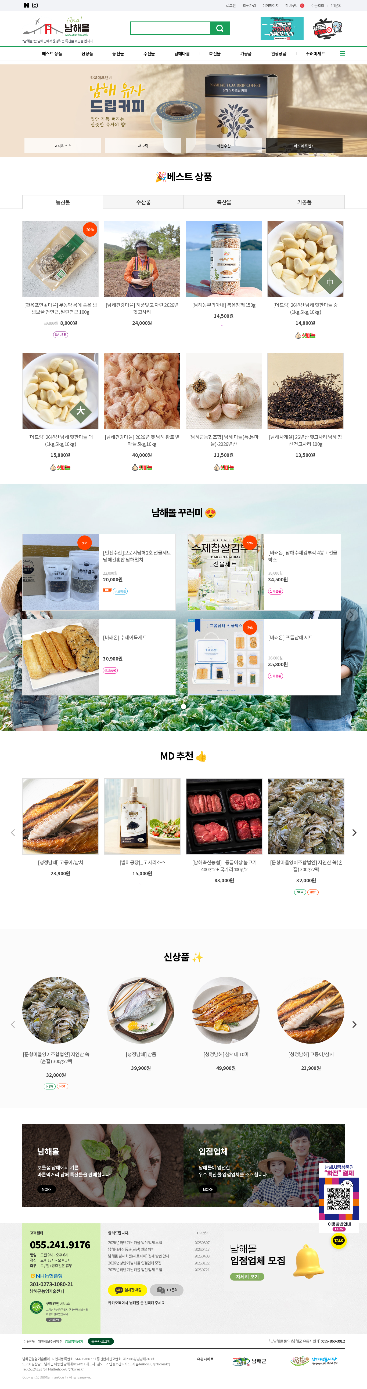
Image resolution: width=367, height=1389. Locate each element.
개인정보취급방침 (50, 1341)
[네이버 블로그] (26, 5)
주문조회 (317, 5)
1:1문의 (336, 5)
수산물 (149, 53)
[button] (354, 832)
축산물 (215, 53)
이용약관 (29, 1341)
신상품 (87, 53)
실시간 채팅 (133, 1289)
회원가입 (249, 5)
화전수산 (224, 145)
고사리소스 (62, 145)
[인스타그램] (35, 5)
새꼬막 (143, 145)
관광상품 (278, 53)
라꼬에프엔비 (304, 145)
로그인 (231, 5)
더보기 (204, 1233)
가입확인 (54, 1320)
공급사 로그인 (100, 1341)
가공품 (246, 53)
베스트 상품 (52, 53)
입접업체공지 (74, 1341)
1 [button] (183, 706)
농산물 (118, 53)
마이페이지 (270, 5)
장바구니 (294, 5)
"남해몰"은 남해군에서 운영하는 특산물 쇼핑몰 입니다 (57, 40)
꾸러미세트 (315, 53)
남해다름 (182, 53)
